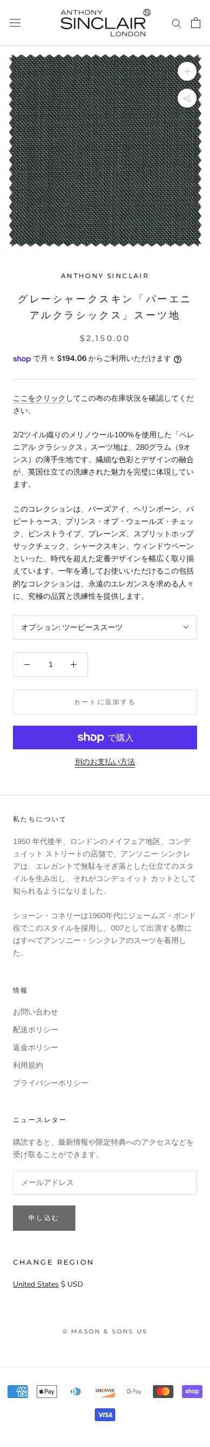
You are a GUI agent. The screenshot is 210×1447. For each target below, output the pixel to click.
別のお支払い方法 (105, 762)
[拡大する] (187, 71)
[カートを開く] (195, 22)
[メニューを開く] (15, 23)
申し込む (44, 1218)
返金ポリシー (35, 1047)
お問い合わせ (35, 1012)
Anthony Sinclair (105, 276)
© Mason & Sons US (105, 1331)
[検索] (176, 22)
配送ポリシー (35, 1030)
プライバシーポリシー (50, 1083)
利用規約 (28, 1065)
